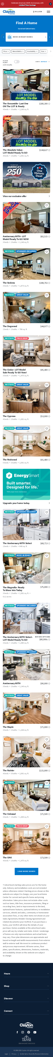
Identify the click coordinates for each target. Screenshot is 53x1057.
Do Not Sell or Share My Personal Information (34, 1054)
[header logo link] (9, 11)
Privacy (14, 1054)
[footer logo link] (26, 1025)
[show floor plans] (17, 61)
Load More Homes (26, 871)
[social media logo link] (17, 1032)
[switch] (17, 61)
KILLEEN (38, 12)
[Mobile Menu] (48, 12)
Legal (6, 1054)
